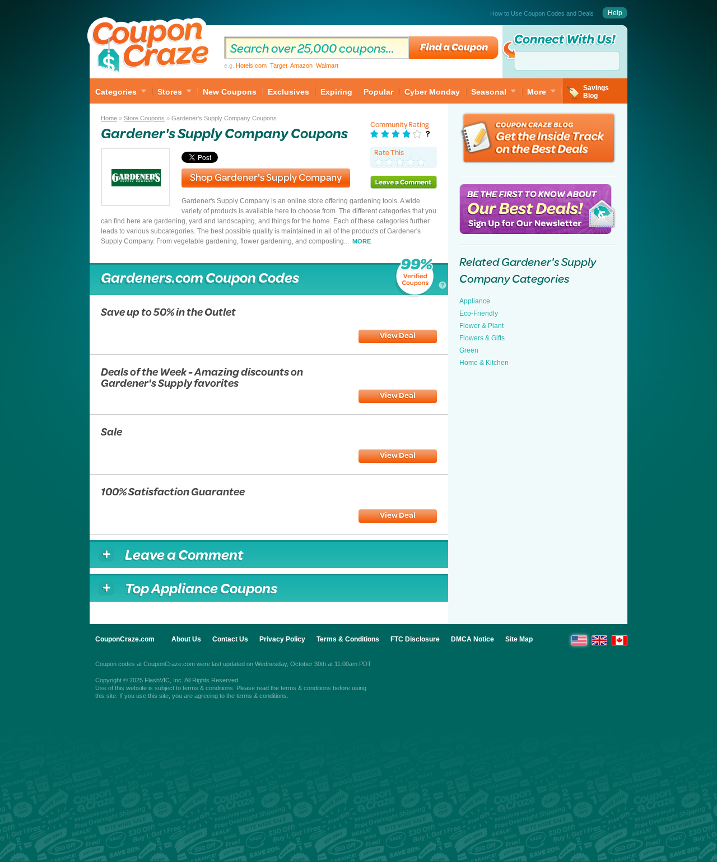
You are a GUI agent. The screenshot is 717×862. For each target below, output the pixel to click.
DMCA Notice (472, 639)
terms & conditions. (262, 695)
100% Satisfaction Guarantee (173, 491)
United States (579, 640)
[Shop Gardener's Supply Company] (135, 203)
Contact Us (230, 639)
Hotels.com (251, 65)
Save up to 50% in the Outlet (168, 311)
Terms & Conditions (347, 639)
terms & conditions (208, 688)
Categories (116, 91)
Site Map (519, 639)
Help (615, 13)
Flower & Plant (481, 326)
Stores (169, 91)
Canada (619, 640)
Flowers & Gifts (482, 338)
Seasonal (488, 91)
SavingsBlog (596, 92)
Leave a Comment (403, 182)
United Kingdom (599, 640)
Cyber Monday (432, 91)
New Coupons (230, 91)
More (536, 91)
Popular (378, 91)
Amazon (301, 65)
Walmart (327, 65)
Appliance (474, 301)
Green (468, 350)
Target (278, 65)
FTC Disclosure (415, 639)
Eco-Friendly (478, 313)
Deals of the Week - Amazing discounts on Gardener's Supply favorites (202, 377)
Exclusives (288, 91)
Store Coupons (144, 118)
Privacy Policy (282, 639)
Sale (111, 431)
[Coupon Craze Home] (151, 47)
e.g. (281, 65)
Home (109, 118)
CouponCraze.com (125, 639)
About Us (186, 639)
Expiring (336, 91)
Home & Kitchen (484, 363)
